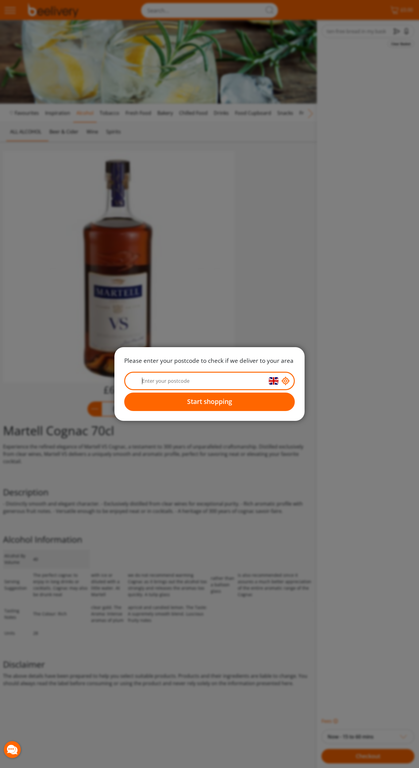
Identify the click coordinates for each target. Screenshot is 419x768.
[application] (12, 749)
